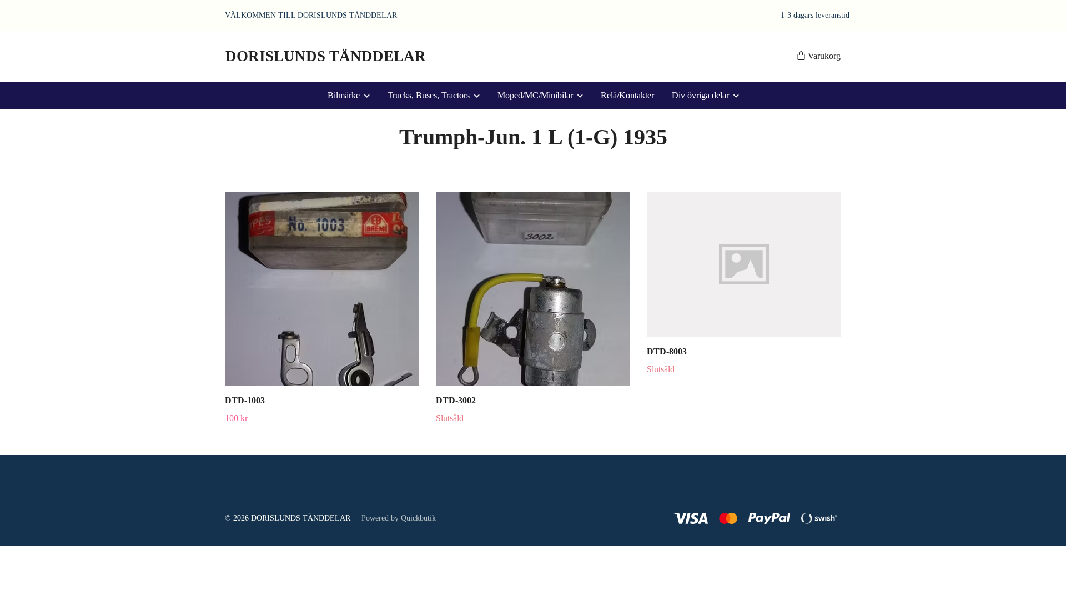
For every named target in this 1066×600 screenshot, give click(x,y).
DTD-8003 (667, 351)
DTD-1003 (245, 400)
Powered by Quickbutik (398, 518)
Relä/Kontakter (627, 95)
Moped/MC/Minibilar (535, 95)
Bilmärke (344, 95)
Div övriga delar (700, 95)
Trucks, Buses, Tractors (429, 95)
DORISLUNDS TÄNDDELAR (325, 56)
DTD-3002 (456, 400)
